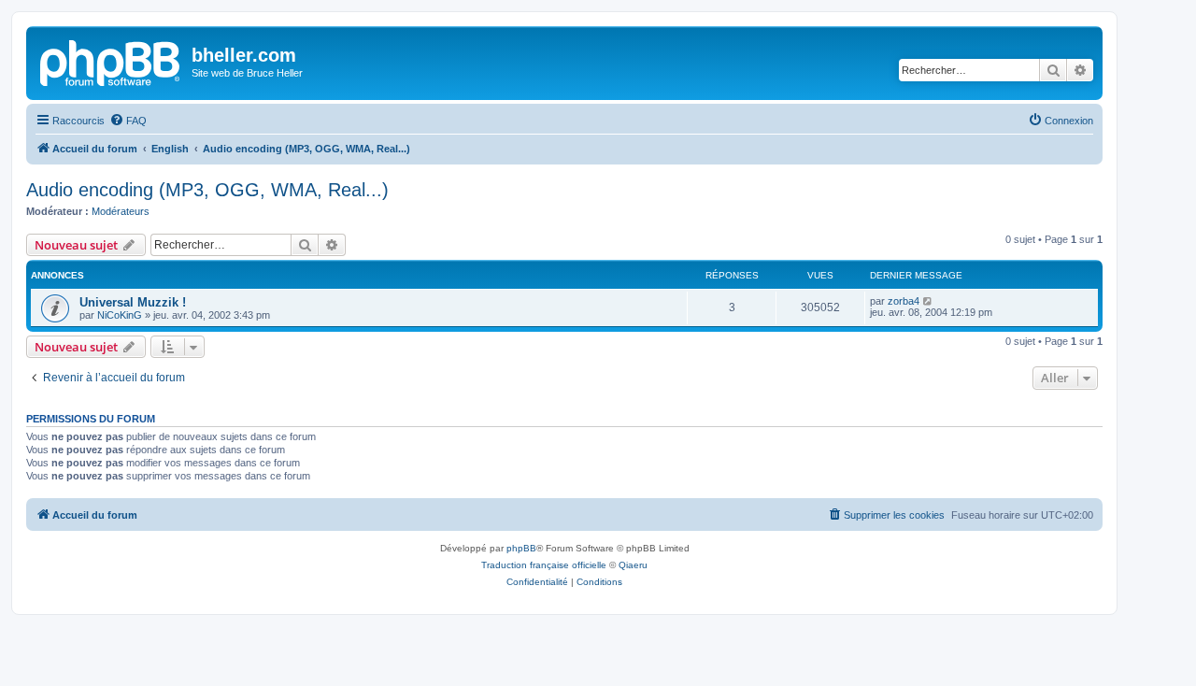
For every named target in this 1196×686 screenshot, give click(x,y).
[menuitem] (128, 120)
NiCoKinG (119, 315)
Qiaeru (633, 565)
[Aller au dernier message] (928, 301)
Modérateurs (121, 211)
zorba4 (903, 301)
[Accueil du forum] (111, 61)
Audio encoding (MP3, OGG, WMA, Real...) (207, 189)
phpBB (521, 548)
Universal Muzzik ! (132, 302)
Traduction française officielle (543, 565)
